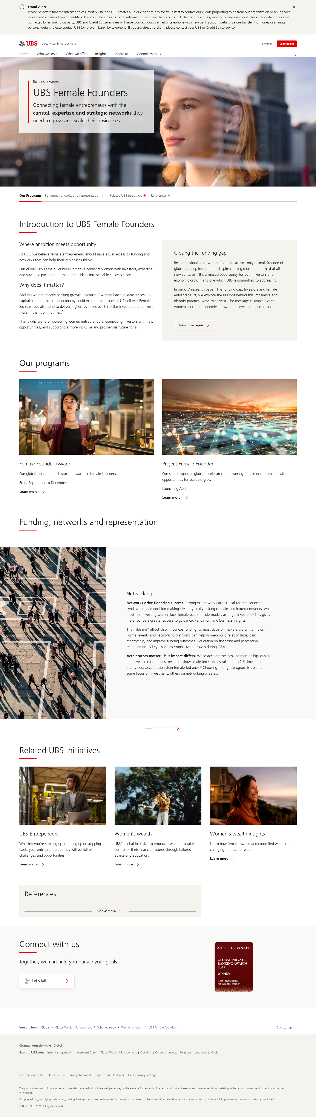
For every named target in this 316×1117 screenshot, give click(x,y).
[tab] (148, 727)
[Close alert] (294, 6)
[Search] (294, 54)
